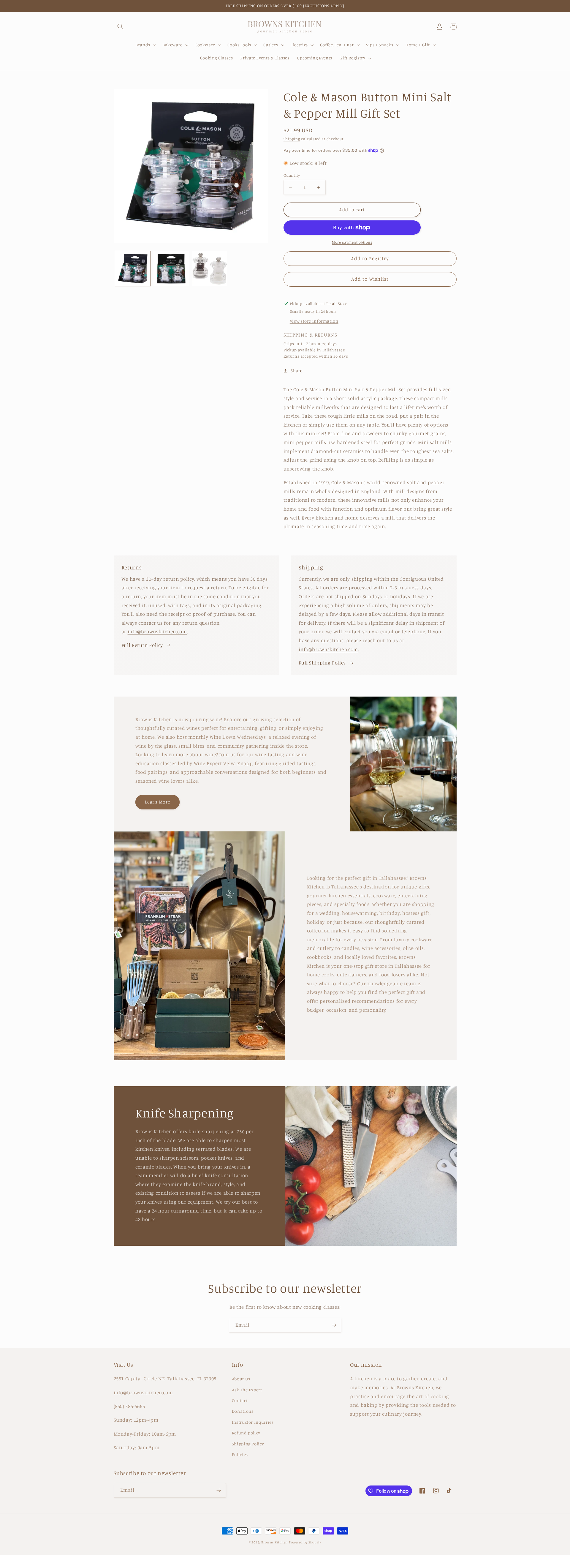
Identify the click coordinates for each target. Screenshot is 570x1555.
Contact (240, 1400)
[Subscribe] (334, 1325)
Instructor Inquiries (253, 1422)
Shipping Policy (248, 1443)
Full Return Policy (142, 645)
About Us (241, 1378)
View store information (314, 320)
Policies (240, 1454)
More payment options (352, 242)
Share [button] (297, 370)
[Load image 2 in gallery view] (171, 268)
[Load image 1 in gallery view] (133, 268)
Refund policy (246, 1432)
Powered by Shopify (305, 1542)
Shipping (292, 139)
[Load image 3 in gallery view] (209, 268)
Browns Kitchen (274, 1542)
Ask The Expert (247, 1389)
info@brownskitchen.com (157, 631)
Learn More (157, 802)
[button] (120, 26)
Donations (243, 1411)
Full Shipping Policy (322, 663)
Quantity (292, 175)
